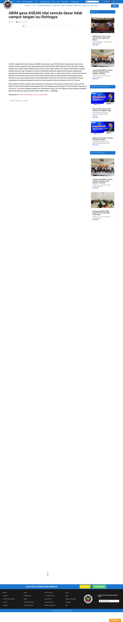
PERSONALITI (27, 596)
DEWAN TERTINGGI (70, 599)
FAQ (58, 1)
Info (34, 5)
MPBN (75, 5)
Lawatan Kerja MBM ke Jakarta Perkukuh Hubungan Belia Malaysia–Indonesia (102, 72)
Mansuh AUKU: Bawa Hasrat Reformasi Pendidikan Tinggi (101, 109)
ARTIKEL (5, 602)
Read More (95, 45)
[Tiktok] (113, 1)
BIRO (66, 596)
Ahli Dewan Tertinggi (45, 1)
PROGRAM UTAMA (29, 602)
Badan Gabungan (74, 1)
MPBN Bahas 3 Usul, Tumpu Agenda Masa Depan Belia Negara (101, 38)
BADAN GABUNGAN (50, 605)
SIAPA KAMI (48, 599)
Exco (36, 1)
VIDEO (25, 599)
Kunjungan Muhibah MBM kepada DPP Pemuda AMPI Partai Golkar (101, 213)
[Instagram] (111, 1)
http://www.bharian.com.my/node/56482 (34, 95)
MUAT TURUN (48, 592)
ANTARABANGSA (28, 605)
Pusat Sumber (69, 5)
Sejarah (18, 1)
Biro (53, 1)
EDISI (25, 592)
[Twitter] (106, 1)
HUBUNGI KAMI (49, 602)
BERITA (5, 592)
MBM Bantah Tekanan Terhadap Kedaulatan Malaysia (102, 139)
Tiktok (96, 5)
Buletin (63, 5)
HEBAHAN (5, 605)
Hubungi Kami (65, 1)
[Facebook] (104, 1)
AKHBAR (5, 596)
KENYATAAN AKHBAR (9, 599)
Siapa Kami (27, 5)
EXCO (67, 592)
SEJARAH (68, 602)
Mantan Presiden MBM (28, 1)
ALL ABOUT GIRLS (50, 596)
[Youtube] (109, 1)
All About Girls (86, 5)
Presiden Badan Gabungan (44, 5)
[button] (48, 573)
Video (79, 5)
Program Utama (56, 5)
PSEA (92, 5)
